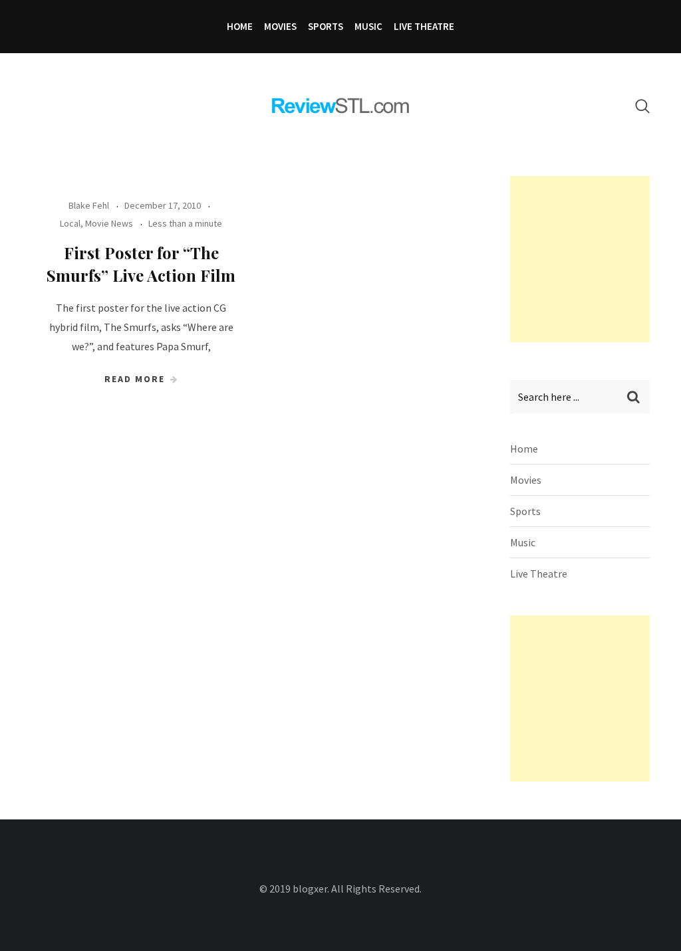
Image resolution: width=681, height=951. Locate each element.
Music (368, 26)
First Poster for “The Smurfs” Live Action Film (141, 264)
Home (240, 26)
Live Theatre (424, 26)
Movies (280, 26)
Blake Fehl (88, 205)
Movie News (109, 223)
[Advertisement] (595, 259)
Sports (325, 26)
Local (70, 223)
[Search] (642, 106)
